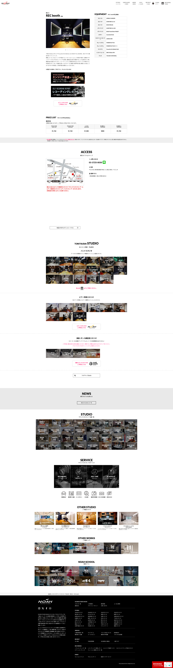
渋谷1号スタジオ (105, 612)
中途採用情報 (91, 641)
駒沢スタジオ (104, 622)
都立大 (71, 594)
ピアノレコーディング (80, 650)
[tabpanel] (68, 33)
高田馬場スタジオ (92, 616)
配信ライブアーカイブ (106, 657)
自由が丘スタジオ (118, 620)
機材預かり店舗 (78, 634)
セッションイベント (79, 657)
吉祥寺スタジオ (91, 620)
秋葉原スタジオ (78, 618)
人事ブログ (116, 641)
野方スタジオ (104, 620)
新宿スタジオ (117, 614)
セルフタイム (91, 632)
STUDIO (118, 3)
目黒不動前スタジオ (79, 626)
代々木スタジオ (91, 614)
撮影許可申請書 (104, 634)
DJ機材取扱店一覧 (79, 632)
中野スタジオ (78, 620)
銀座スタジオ (78, 624)
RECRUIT (148, 3)
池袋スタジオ (104, 616)
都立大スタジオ (78, 622)
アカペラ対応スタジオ (106, 632)
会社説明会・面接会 (105, 641)
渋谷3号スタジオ (79, 612)
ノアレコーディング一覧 (80, 648)
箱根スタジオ (117, 626)
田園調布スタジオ (118, 624)
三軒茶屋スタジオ (92, 622)
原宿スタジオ (104, 614)
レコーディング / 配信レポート (95, 648)
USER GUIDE (126, 3)
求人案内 (77, 641)
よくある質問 (117, 604)
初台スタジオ (104, 618)
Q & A (141, 3)
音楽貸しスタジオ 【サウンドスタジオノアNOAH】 (58, 594)
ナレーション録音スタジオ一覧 (95, 650)
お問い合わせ (104, 605)
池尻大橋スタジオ (118, 622)
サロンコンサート (92, 657)
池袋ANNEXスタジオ (118, 616)
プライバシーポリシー (93, 605)
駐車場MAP (116, 632)
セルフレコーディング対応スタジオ (124, 648)
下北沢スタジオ (117, 618)
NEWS (134, 3)
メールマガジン (91, 634)
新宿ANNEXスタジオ (79, 616)
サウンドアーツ (104, 626)
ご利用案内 (90, 604)
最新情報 (103, 604)
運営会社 (77, 605)
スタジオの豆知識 (118, 634)
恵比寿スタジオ (78, 614)
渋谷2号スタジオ (118, 612)
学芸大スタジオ (104, 624)
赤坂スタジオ (91, 624)
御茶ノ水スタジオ (92, 618)
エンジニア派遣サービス (109, 648)
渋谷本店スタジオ (92, 612)
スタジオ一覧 (78, 604)
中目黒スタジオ (91, 626)
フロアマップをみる (86, 375)
